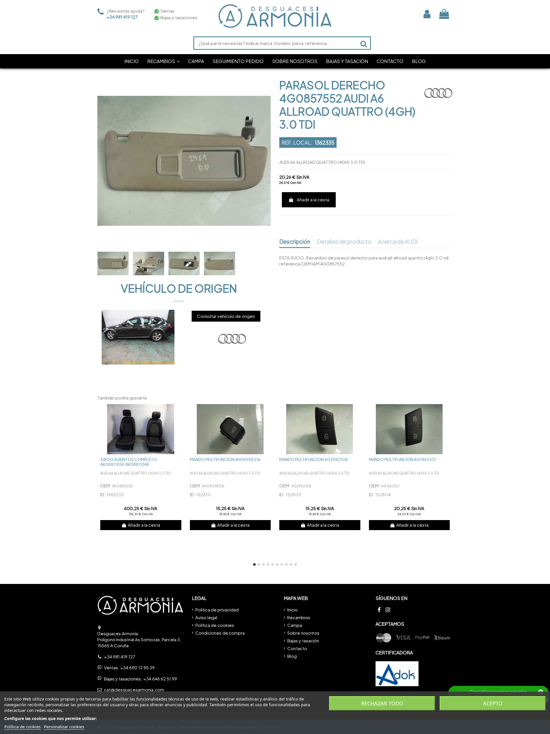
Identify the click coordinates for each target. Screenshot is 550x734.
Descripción (294, 242)
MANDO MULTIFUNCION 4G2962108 (313, 459)
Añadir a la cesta (313, 199)
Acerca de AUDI (398, 242)
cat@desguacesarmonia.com (134, 689)
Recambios (298, 617)
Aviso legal (206, 617)
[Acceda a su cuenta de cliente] (427, 14)
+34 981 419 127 (122, 16)
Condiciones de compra (220, 632)
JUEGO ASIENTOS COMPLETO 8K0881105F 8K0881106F (128, 462)
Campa (294, 625)
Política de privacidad (217, 609)
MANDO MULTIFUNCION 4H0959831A (225, 459)
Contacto (297, 648)
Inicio (292, 609)
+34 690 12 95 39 (137, 667)
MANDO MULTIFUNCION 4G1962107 (402, 459)
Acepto (492, 703)
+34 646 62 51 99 (160, 678)
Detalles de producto (344, 242)
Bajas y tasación (303, 640)
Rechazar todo (382, 703)
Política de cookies (214, 625)
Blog (292, 656)
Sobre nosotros (303, 632)
